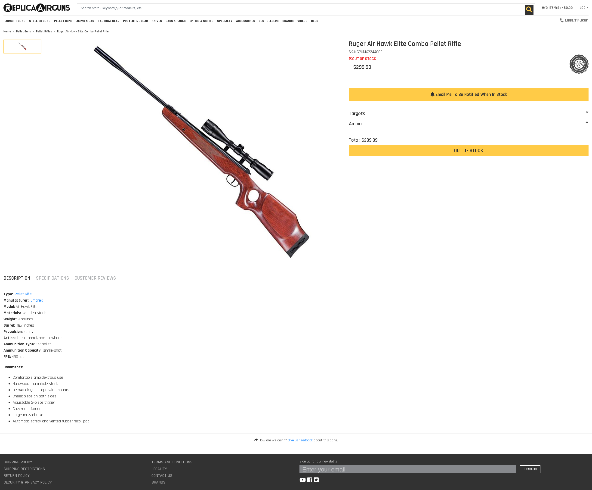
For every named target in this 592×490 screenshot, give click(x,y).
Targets (357, 113)
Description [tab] (16, 278)
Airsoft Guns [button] (15, 21)
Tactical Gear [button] (108, 21)
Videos (302, 21)
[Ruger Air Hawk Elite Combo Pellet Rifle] (22, 46)
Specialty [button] (224, 21)
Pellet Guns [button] (63, 21)
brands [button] (288, 21)
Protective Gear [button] (135, 21)
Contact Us (161, 475)
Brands (158, 482)
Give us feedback (300, 440)
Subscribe (530, 469)
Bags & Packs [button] (176, 21)
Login (584, 7)
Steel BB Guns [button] (39, 21)
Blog (314, 21)
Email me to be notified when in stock (471, 94)
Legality (159, 468)
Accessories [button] (245, 21)
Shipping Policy (17, 462)
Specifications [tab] (52, 278)
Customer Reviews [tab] (95, 278)
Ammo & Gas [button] (85, 21)
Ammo (355, 124)
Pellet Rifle (23, 294)
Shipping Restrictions (24, 468)
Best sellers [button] (269, 21)
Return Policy (16, 475)
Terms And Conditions (171, 462)
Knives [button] (157, 21)
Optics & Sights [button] (201, 21)
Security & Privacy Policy (27, 482)
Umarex (37, 300)
